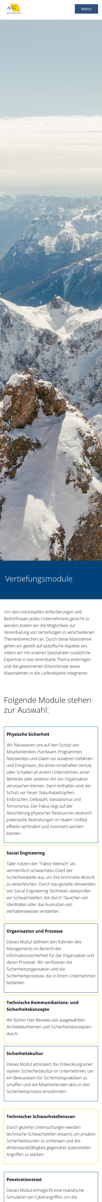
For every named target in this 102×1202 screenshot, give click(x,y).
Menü (86, 8)
